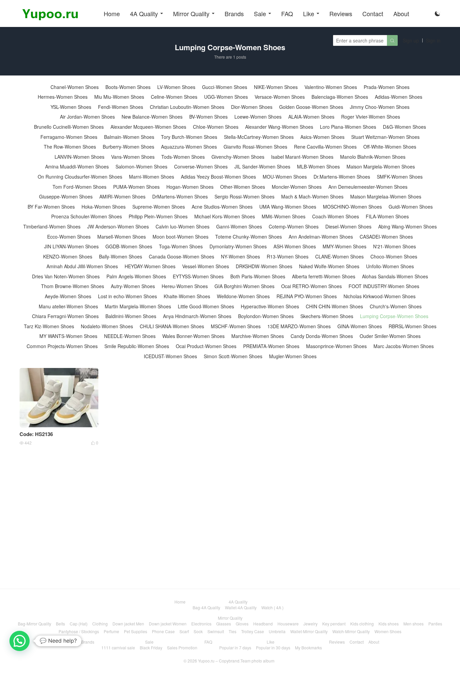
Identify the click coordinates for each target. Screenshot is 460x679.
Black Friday (151, 647)
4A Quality (144, 13)
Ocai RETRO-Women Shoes (311, 286)
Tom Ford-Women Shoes (79, 187)
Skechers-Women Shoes (326, 316)
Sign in (433, 40)
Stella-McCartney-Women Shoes (259, 137)
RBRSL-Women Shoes (412, 326)
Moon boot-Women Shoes (180, 237)
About (401, 13)
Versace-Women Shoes (280, 97)
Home (112, 13)
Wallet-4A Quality (241, 607)
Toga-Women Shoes (181, 246)
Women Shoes (387, 631)
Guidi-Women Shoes (411, 207)
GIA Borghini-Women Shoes (244, 286)
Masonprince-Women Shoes (336, 346)
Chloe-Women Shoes (215, 127)
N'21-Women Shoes (394, 246)
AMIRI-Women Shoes (122, 196)
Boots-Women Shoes (128, 87)
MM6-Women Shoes (283, 216)
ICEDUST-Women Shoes (170, 356)
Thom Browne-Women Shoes (72, 286)
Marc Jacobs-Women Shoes (403, 346)
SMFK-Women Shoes (400, 177)
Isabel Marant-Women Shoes (302, 157)
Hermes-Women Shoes (63, 97)
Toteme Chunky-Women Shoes (248, 237)
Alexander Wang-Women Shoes (279, 127)
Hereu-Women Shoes (185, 286)
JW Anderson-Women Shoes (118, 226)
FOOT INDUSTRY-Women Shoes (384, 286)
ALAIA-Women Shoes (311, 117)
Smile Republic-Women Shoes (136, 346)
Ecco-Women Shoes (69, 237)
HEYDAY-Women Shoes (150, 266)
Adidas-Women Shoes (398, 97)
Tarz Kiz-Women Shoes (49, 326)
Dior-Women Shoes (251, 107)
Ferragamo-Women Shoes (68, 137)
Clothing (100, 623)
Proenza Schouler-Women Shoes (86, 216)
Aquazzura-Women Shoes (189, 147)
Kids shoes (389, 623)
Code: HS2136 (36, 434)
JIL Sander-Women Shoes (262, 166)
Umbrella (277, 631)
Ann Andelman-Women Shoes (321, 237)
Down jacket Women (168, 623)
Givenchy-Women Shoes (237, 157)
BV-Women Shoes (208, 117)
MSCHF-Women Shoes (236, 326)
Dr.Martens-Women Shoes (342, 177)
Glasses (223, 623)
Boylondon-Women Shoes (266, 316)
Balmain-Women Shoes (129, 137)
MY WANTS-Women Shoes (68, 336)
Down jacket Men (128, 623)
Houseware (288, 623)
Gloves (242, 623)
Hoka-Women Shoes (103, 207)
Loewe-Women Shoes (258, 117)
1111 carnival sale (118, 647)
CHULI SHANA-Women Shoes (172, 326)
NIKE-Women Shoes (276, 87)
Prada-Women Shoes (386, 87)
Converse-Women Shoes (201, 166)
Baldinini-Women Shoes (130, 316)
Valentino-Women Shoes (330, 87)
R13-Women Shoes (287, 256)
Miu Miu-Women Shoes (119, 97)
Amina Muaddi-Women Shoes (77, 166)
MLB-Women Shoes (318, 166)
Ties (232, 631)
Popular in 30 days (273, 647)
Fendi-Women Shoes (120, 107)
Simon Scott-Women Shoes (233, 356)
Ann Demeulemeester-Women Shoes (367, 187)
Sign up (411, 40)
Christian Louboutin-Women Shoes (187, 107)
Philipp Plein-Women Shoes (158, 216)
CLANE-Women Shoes (339, 256)
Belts (60, 623)
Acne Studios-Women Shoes (222, 207)
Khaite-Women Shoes (187, 296)
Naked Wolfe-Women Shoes (329, 266)
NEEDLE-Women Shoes (130, 336)
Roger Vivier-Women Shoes (370, 117)
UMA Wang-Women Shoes (287, 207)
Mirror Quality (191, 13)
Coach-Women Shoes (335, 216)
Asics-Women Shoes (322, 137)
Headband (263, 623)
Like (308, 13)
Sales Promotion (182, 647)
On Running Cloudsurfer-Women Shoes (80, 177)
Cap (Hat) (79, 623)
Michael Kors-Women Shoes (224, 216)
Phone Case (163, 631)
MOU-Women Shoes (285, 177)
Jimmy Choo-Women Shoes (379, 107)
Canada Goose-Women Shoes (181, 256)
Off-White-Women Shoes (389, 147)
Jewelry (310, 623)
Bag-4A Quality (206, 607)
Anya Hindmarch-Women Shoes (197, 316)
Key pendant (334, 623)
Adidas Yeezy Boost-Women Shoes (218, 177)
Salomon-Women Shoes (141, 166)
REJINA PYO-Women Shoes (306, 296)
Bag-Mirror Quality (34, 623)
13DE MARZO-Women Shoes (299, 326)
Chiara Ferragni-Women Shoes (65, 316)
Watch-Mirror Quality (351, 631)
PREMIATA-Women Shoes (271, 346)
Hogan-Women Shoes (189, 187)
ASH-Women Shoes (294, 246)
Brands (234, 13)
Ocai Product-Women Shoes (206, 346)
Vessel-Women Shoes (205, 266)
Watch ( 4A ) (272, 607)
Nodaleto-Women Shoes (107, 326)
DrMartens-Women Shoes (180, 196)
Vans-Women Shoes (133, 157)
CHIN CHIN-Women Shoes (334, 306)
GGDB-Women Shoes (128, 246)
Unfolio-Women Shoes (390, 266)
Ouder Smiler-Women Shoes (390, 336)
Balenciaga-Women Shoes (339, 97)
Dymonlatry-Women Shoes (238, 246)
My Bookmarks (308, 647)
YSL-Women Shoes (71, 107)
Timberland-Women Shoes (51, 226)
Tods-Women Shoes (183, 157)
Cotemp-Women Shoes (294, 226)
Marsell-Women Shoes (121, 237)
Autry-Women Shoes (133, 286)
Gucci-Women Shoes (224, 87)
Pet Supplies (135, 631)
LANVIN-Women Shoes (79, 157)
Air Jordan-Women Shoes (87, 117)
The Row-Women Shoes (70, 147)
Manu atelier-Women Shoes (68, 306)
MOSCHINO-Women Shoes (352, 207)
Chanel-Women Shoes (75, 87)
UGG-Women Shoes (226, 97)
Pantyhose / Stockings (79, 631)
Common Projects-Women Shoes (62, 346)
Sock (198, 631)
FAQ (287, 13)
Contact (372, 13)
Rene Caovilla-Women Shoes (325, 147)
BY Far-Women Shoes (51, 207)
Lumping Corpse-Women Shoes (394, 316)
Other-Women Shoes (242, 187)
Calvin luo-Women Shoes (182, 226)
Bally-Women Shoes (120, 256)
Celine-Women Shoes (174, 97)
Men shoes (413, 623)
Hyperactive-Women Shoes (270, 306)
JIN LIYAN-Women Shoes (71, 246)
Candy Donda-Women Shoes (322, 336)
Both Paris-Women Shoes (257, 276)
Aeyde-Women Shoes (68, 296)
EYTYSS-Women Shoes (198, 276)
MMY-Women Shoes (344, 246)
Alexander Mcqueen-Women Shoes (148, 127)
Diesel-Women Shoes (348, 226)
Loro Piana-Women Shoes (348, 127)
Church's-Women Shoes (396, 306)
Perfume (111, 631)
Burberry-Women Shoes (128, 147)
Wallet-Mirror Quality (309, 631)
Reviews (340, 13)
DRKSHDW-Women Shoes (264, 266)
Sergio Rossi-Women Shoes (244, 196)
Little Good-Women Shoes (206, 306)
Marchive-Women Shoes (257, 336)
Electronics (201, 623)
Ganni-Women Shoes (239, 226)
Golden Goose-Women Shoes (311, 107)
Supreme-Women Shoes (158, 207)
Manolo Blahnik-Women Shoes (372, 157)
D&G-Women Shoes (404, 127)
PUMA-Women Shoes (136, 187)
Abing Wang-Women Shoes (407, 226)
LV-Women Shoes (176, 87)
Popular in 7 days (235, 647)
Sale (260, 13)
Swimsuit (215, 631)
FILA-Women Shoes (387, 216)
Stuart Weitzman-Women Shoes (385, 137)
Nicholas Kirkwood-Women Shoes (379, 296)
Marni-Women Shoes (151, 177)
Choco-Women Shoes (393, 256)
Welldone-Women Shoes (243, 296)
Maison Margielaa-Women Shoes (385, 196)
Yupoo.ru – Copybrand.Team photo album (236, 660)
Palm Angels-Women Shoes (136, 276)
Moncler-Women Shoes (297, 187)
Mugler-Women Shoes (293, 356)
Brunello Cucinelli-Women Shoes (69, 127)
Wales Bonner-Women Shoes (193, 336)
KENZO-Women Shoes (67, 256)
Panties (435, 623)
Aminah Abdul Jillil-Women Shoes (82, 266)
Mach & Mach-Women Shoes (312, 196)
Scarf (184, 631)
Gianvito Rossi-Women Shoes (255, 147)
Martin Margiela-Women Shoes (138, 306)
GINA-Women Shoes (359, 326)
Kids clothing (362, 623)
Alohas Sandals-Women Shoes (395, 276)
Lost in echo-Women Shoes (127, 296)
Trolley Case (252, 631)
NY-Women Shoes (240, 256)
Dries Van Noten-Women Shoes (66, 276)
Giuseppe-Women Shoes (66, 196)
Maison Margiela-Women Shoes (381, 166)
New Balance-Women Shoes (152, 117)
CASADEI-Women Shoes (386, 237)
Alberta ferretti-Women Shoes (323, 276)
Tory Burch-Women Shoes (189, 137)
